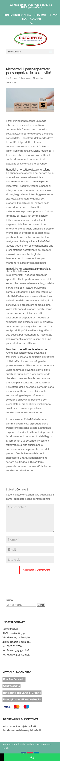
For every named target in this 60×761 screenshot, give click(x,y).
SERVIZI (53, 15)
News (36, 78)
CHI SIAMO (40, 15)
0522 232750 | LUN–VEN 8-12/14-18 (32, 5)
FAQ (24, 19)
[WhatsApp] (32, 757)
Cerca (41, 604)
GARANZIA (35, 19)
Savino (13, 78)
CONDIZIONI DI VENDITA (17, 15)
